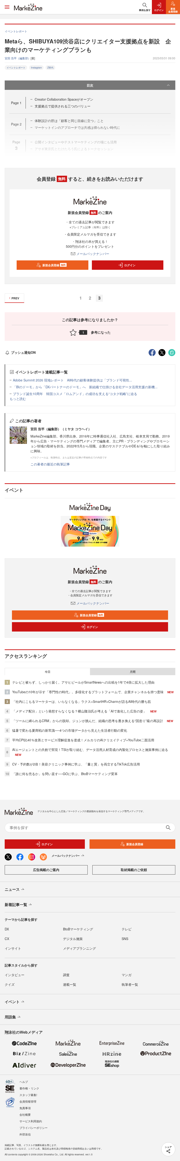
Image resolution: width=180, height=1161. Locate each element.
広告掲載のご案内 (46, 869)
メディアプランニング (79, 948)
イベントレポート (16, 67)
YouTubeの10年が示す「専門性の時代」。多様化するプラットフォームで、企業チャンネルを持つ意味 (88, 691)
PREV (15, 298)
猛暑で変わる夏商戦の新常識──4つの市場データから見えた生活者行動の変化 (69, 730)
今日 (47, 672)
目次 (90, 85)
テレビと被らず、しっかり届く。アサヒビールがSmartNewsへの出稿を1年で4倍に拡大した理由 (83, 682)
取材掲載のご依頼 (134, 869)
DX (7, 929)
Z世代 (50, 67)
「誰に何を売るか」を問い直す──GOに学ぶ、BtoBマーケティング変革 (65, 773)
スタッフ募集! (28, 1095)
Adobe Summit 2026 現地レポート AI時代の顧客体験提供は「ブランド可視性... (72, 380)
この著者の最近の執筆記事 (50, 464)
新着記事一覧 (16, 904)
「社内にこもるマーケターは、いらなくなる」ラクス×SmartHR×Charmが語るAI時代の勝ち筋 (81, 701)
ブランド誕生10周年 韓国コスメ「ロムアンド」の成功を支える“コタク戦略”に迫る (75, 393)
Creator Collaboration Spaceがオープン (64, 99)
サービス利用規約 (30, 1121)
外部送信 (25, 1134)
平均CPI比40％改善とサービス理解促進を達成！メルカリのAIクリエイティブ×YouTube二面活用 (83, 740)
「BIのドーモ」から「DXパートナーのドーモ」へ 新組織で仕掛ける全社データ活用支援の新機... (85, 386)
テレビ (126, 929)
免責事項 (25, 1108)
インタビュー (14, 974)
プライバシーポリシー (33, 1128)
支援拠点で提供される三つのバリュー (62, 106)
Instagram (36, 67)
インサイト (13, 948)
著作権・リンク (29, 1088)
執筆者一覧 (130, 984)
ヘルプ (23, 1082)
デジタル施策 (73, 938)
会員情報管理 (27, 1101)
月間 (132, 672)
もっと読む (18, 398)
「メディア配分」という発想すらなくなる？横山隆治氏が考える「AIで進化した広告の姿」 (79, 711)
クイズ (10, 984)
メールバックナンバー (92, 253)
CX (7, 938)
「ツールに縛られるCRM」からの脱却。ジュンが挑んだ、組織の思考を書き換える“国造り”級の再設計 (87, 720)
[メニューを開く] (7, 7)
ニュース (12, 889)
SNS (125, 938)
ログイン (129, 265)
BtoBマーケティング (78, 929)
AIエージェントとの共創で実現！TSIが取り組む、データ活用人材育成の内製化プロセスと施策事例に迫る (90, 749)
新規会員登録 (54, 265)
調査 (66, 974)
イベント (12, 1001)
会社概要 (25, 1114)
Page (16, 102)
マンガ (126, 974)
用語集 (10, 1017)
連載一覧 (69, 984)
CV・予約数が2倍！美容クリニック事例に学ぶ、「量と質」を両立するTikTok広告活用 (76, 764)
